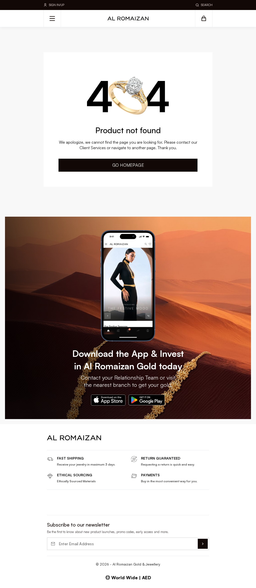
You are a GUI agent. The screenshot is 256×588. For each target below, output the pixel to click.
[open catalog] (52, 18)
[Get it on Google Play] (146, 400)
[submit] (203, 544)
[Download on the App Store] (108, 400)
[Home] (128, 18)
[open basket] (203, 18)
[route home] (74, 438)
